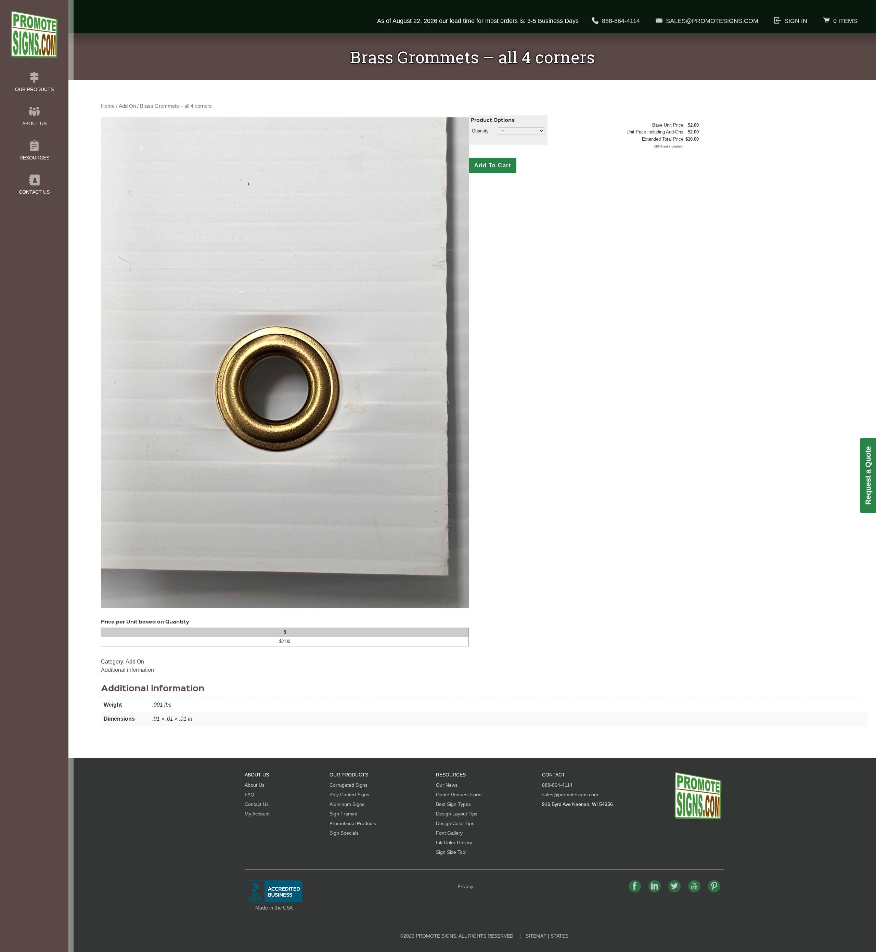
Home (108, 106)
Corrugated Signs (349, 785)
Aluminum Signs (347, 804)
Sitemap (536, 936)
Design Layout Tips (456, 813)
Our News (447, 785)
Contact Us (34, 192)
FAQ (249, 794)
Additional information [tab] (127, 670)
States (559, 936)
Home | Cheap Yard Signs (34, 34)
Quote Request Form (459, 794)
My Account (257, 813)
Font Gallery (449, 833)
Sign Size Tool (451, 852)
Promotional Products (353, 823)
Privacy (465, 886)
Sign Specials (344, 833)
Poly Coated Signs (349, 794)
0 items (845, 20)
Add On (127, 106)
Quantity (480, 130)
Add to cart (492, 165)
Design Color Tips (455, 823)
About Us (34, 123)
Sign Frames (343, 813)
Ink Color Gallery (454, 842)
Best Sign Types (453, 804)
